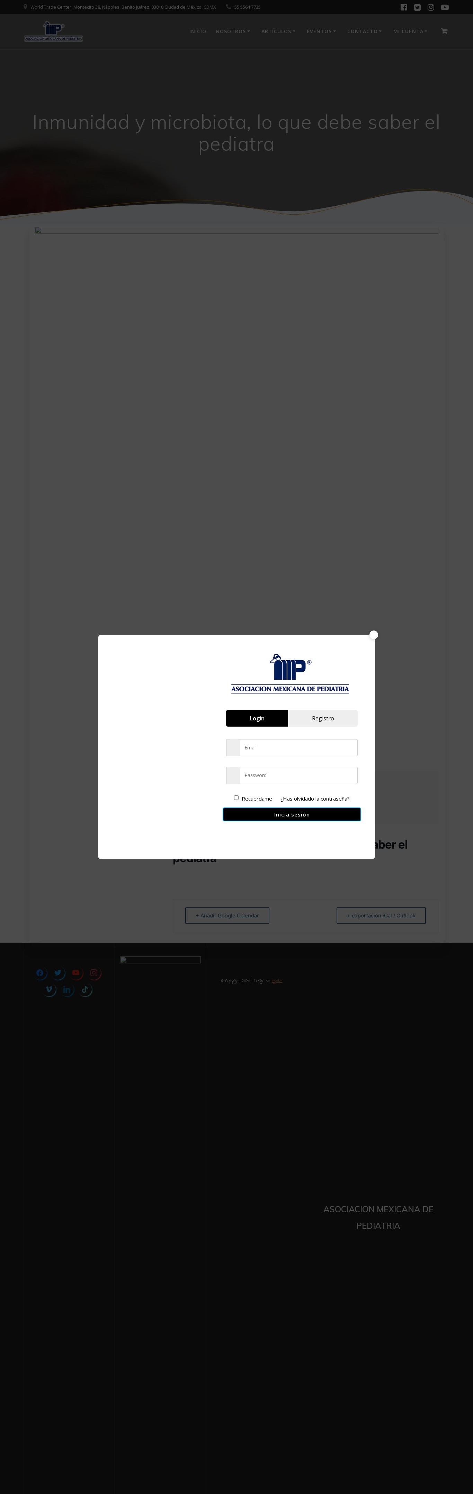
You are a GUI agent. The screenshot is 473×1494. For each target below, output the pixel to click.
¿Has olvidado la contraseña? (315, 798)
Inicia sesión (292, 814)
